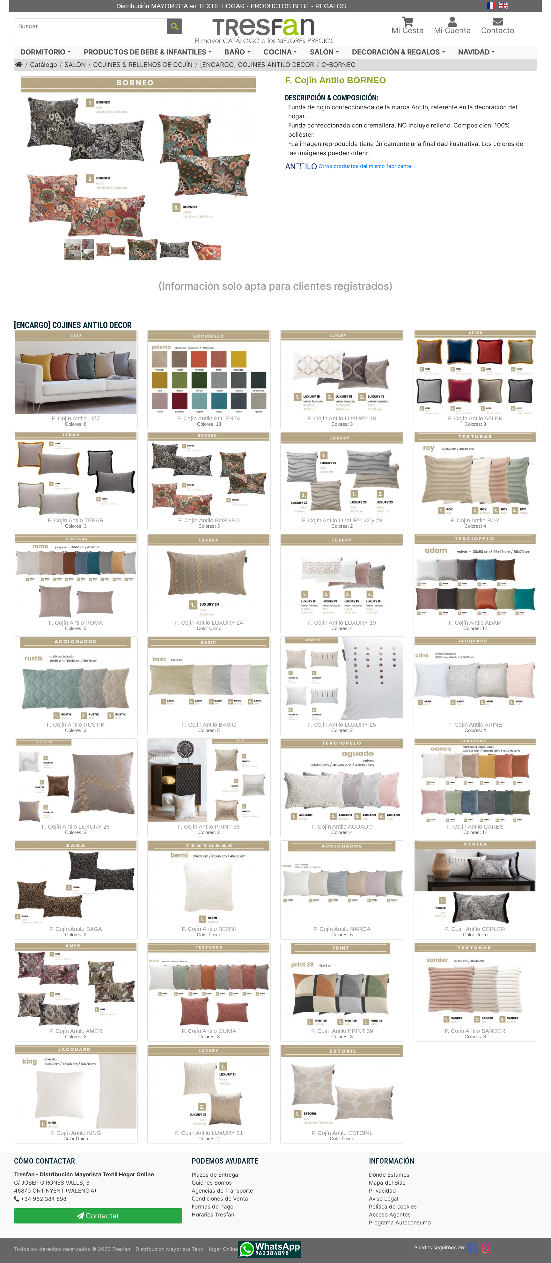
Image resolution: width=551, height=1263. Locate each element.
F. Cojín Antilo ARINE (475, 725)
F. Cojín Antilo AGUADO (342, 827)
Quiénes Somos (212, 1183)
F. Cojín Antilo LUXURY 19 (342, 623)
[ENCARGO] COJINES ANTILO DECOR (257, 65)
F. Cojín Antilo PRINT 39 (342, 1031)
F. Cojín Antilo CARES (475, 827)
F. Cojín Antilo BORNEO (209, 520)
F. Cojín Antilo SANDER (475, 1031)
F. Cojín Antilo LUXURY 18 (342, 418)
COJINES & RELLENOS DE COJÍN (143, 65)
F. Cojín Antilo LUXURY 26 (76, 827)
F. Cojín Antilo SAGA (75, 929)
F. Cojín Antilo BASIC (209, 725)
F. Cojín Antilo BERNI (209, 929)
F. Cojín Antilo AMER (75, 1031)
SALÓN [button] (322, 52)
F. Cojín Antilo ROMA (76, 623)
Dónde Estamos (389, 1175)
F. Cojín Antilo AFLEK (475, 418)
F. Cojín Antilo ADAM (475, 623)
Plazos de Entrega (215, 1175)
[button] (407, 26)
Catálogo (43, 65)
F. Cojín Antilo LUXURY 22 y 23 (342, 520)
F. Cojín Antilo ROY (475, 520)
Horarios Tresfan (213, 1214)
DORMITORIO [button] (42, 52)
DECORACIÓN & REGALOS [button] (396, 52)
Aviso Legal (383, 1198)
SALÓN (75, 65)
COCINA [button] (277, 52)
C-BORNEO (338, 65)
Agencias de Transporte (222, 1190)
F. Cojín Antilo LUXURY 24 (209, 623)
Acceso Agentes (390, 1214)
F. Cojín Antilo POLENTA (208, 418)
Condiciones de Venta (220, 1198)
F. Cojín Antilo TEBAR (76, 520)
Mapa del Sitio (387, 1183)
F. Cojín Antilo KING (75, 1133)
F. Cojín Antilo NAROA (342, 929)
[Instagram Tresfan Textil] (487, 1247)
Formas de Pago (212, 1206)
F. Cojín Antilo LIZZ (76, 418)
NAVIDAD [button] (474, 52)
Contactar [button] (101, 1215)
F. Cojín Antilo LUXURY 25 (342, 725)
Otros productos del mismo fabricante (365, 166)
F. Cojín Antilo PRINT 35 (209, 827)
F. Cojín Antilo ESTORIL (342, 1133)
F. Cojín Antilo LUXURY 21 (209, 1133)
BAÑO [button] (234, 52)
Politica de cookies (393, 1206)
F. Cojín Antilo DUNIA (209, 1031)
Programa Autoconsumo (400, 1222)
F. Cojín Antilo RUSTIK (76, 725)
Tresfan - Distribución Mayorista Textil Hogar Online (175, 1249)
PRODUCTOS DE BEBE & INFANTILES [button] (145, 52)
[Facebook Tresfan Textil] (472, 1247)
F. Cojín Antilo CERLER (475, 929)
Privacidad (382, 1190)
